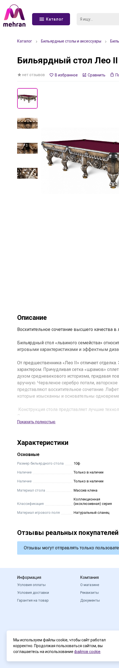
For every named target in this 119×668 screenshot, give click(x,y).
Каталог (24, 41)
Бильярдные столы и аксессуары (71, 41)
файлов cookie (87, 651)
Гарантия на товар (33, 600)
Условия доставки (33, 592)
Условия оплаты (31, 585)
